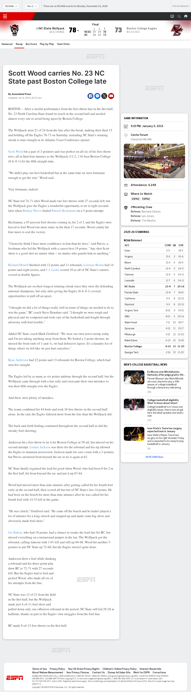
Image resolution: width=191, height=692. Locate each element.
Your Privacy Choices (77, 672)
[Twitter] (104, 96)
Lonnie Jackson (40, 447)
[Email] (111, 96)
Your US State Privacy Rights (84, 669)
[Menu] (5, 16)
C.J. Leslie (53, 270)
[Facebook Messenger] (97, 96)
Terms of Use (39, 669)
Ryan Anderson (18, 360)
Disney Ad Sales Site (119, 672)
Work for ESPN (141, 672)
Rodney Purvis (32, 210)
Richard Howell (18, 265)
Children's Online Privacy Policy (120, 669)
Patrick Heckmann (64, 210)
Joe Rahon (15, 532)
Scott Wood (16, 151)
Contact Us (98, 672)
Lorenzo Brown (94, 265)
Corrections (159, 672)
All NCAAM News (154, 457)
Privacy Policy (57, 669)
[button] (179, 16)
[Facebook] (90, 96)
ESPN (22, 16)
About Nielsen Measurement (47, 672)
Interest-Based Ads (150, 669)
